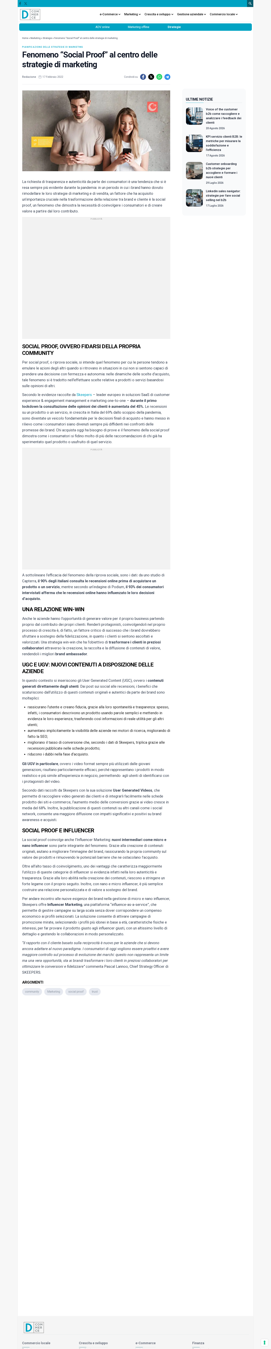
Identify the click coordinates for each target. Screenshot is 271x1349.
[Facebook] (20, 3)
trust (95, 991)
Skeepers (84, 394)
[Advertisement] (96, 1047)
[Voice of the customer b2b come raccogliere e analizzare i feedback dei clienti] (194, 118)
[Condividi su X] (151, 77)
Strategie (174, 27)
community (32, 991)
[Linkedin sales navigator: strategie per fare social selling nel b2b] (194, 198)
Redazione (29, 76)
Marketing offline (138, 27)
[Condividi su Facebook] (143, 77)
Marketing (35, 38)
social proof (76, 991)
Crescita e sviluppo (93, 1343)
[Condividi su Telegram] (167, 77)
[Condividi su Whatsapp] (159, 77)
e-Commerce (146, 1343)
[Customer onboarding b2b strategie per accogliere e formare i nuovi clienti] (194, 173)
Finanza (198, 1343)
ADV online (102, 27)
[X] (25, 3)
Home (25, 38)
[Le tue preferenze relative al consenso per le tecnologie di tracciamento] (264, 1342)
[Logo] (30, 14)
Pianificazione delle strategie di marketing (52, 47)
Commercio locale (36, 1343)
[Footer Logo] (135, 1327)
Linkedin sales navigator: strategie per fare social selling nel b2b (223, 195)
